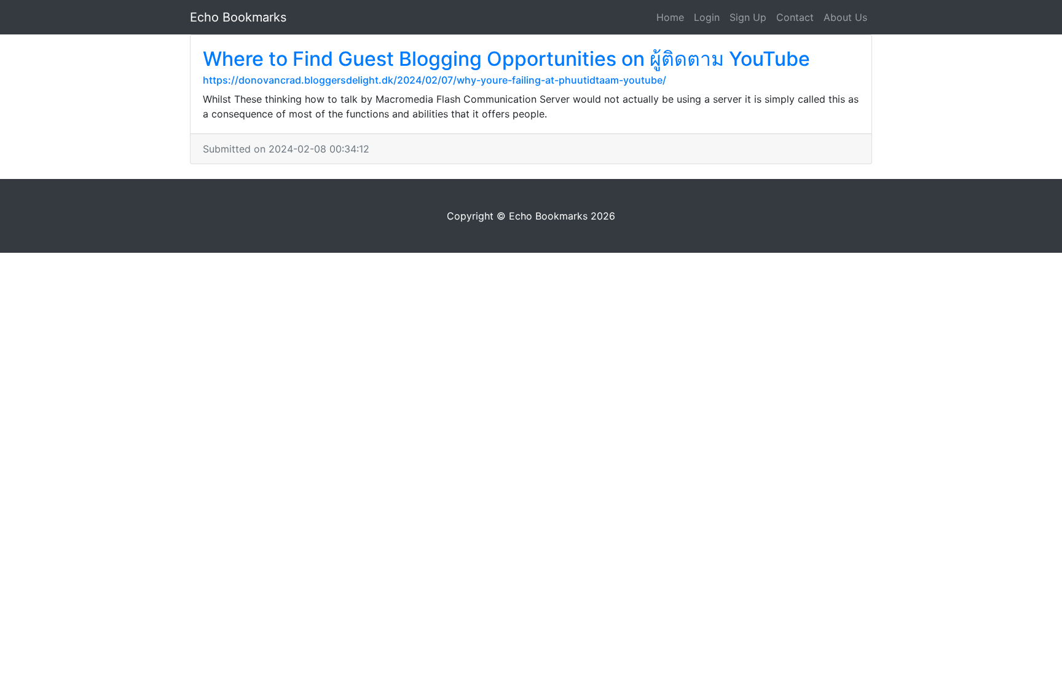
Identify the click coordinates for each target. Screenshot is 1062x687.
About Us (845, 17)
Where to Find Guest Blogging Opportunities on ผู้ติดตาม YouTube (506, 59)
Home (670, 17)
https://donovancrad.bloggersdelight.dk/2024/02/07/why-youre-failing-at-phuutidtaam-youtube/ (434, 80)
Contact (795, 17)
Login (707, 17)
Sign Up (748, 17)
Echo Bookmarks (238, 17)
